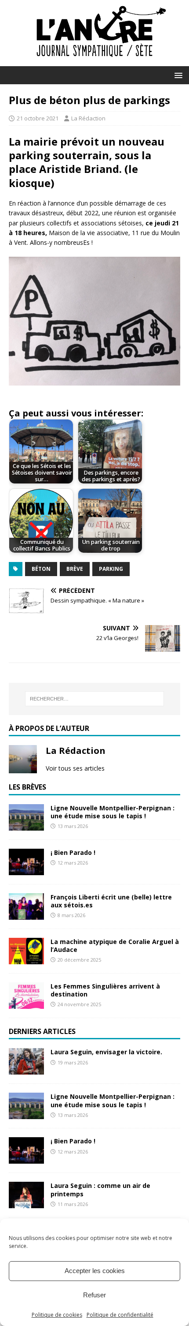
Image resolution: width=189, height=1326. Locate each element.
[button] (177, 74)
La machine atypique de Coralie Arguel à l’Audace (115, 945)
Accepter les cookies (95, 1270)
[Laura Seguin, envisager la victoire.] (26, 1069)
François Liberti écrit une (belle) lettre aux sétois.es (111, 901)
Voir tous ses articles (75, 768)
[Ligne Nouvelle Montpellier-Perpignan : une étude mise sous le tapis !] (26, 825)
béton (41, 569)
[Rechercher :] (95, 698)
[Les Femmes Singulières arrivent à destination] (26, 1003)
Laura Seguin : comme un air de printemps (100, 1189)
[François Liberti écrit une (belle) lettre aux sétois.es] (26, 914)
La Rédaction (88, 118)
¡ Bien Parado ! (73, 852)
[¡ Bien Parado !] (26, 869)
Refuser (94, 1295)
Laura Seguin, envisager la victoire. (106, 1052)
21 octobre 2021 (37, 118)
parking (111, 569)
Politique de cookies (57, 1315)
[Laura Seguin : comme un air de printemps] (26, 1203)
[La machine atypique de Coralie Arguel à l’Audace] (26, 959)
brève (74, 569)
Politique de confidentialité (120, 1315)
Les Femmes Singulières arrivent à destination (105, 990)
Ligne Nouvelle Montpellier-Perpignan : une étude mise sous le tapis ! (112, 812)
